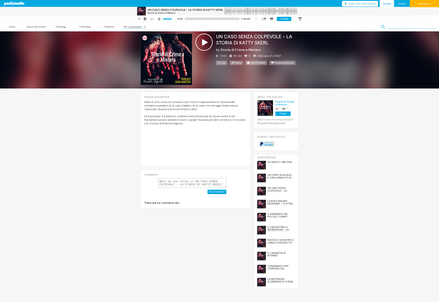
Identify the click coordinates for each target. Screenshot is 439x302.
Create (402, 3)
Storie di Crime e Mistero (161, 12)
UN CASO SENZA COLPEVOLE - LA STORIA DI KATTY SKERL (185, 10)
